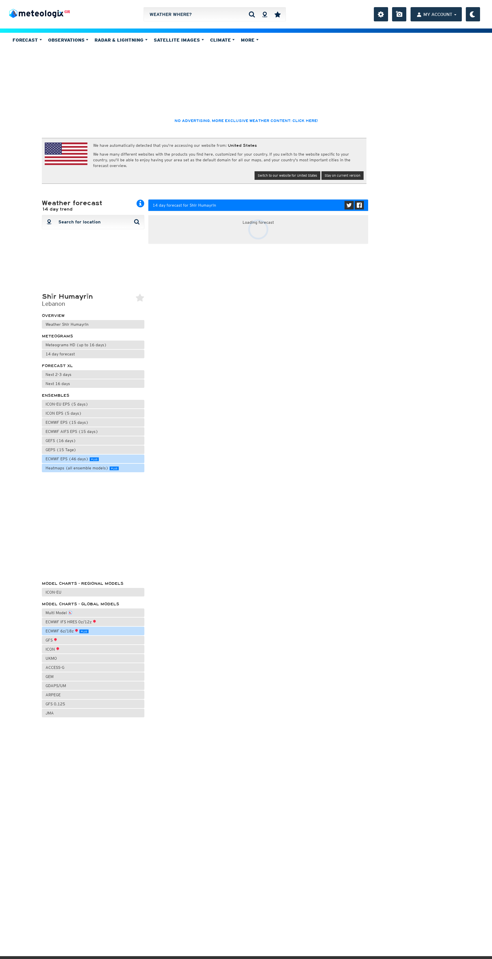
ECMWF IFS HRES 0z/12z (69, 622)
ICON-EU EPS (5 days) (67, 404)
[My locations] (277, 14)
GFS (50, 640)
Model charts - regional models (83, 583)
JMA (50, 713)
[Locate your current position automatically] (265, 14)
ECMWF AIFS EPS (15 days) (72, 431)
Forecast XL (57, 366)
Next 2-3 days (58, 374)
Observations (67, 39)
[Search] (252, 14)
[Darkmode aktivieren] (473, 14)
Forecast (26, 39)
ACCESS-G (55, 667)
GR (67, 11)
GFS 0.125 (55, 704)
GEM (50, 676)
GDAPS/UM (56, 685)
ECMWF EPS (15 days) (67, 422)
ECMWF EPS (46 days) (71, 459)
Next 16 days (58, 383)
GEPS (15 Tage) (61, 449)
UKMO (51, 658)
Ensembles (55, 395)
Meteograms (57, 336)
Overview (53, 315)
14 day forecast (60, 354)
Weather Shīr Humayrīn (67, 324)
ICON (51, 649)
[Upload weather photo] (399, 14)
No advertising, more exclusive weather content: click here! (246, 121)
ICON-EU (54, 592)
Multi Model (57, 612)
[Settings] (381, 14)
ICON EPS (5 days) (64, 413)
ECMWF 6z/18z (66, 631)
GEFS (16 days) (61, 440)
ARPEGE (53, 695)
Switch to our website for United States (287, 175)
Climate (221, 39)
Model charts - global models (80, 604)
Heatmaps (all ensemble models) (81, 468)
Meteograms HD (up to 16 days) (76, 345)
